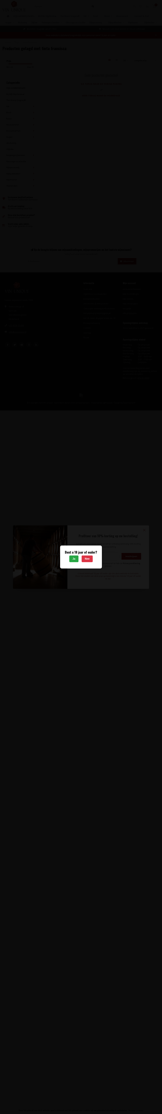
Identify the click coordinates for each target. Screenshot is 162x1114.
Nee (87, 558)
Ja (73, 558)
